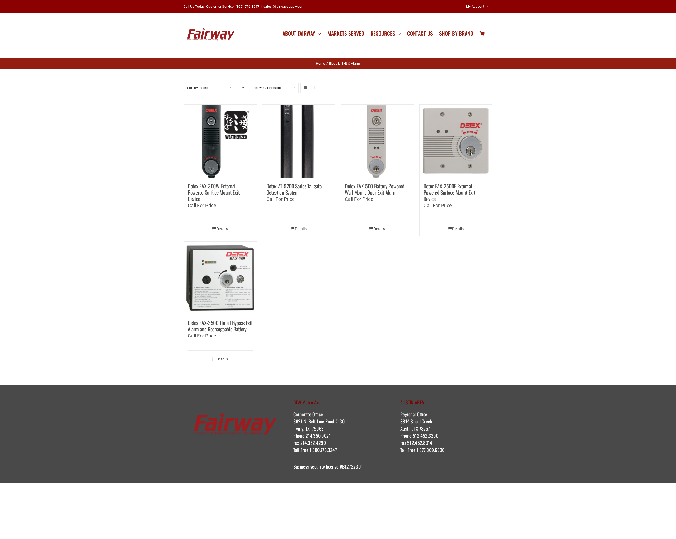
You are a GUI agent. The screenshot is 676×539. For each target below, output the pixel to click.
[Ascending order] (243, 88)
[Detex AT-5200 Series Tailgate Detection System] (298, 141)
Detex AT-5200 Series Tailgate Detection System (294, 189)
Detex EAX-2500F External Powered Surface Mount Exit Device (449, 192)
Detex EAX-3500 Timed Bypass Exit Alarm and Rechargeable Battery (220, 326)
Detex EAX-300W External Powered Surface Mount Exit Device (214, 192)
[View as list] (316, 88)
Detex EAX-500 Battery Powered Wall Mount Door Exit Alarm (374, 189)
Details (222, 229)
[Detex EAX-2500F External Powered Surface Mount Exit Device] (456, 141)
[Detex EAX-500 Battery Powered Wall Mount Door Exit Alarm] (377, 141)
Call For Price (202, 205)
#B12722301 (352, 466)
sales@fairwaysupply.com (283, 6)
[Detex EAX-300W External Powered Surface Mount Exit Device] (220, 141)
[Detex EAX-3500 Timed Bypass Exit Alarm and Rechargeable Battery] (220, 278)
